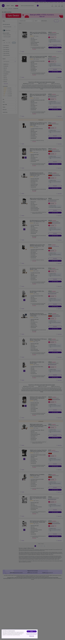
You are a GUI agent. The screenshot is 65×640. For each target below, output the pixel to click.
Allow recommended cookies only (31, 633)
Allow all (31, 631)
